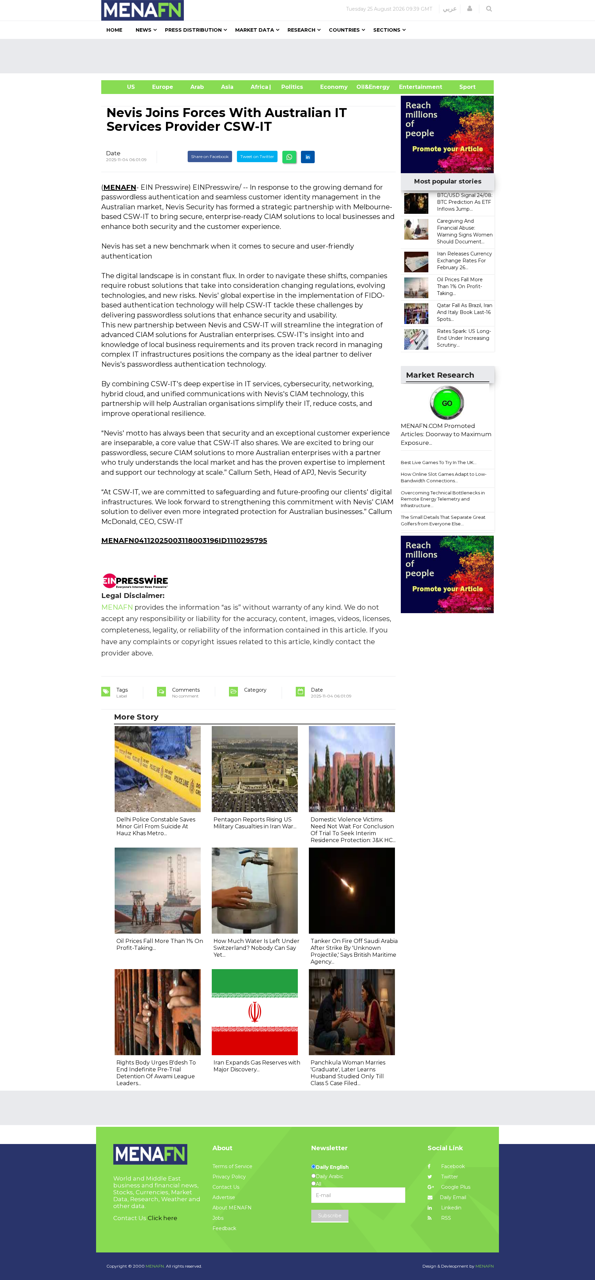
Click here (162, 1218)
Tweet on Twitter (257, 156)
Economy (334, 87)
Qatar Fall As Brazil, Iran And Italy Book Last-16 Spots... (464, 312)
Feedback (224, 1228)
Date (113, 153)
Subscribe (330, 1216)
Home (114, 30)
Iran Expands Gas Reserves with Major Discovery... (256, 1066)
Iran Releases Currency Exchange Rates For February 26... (464, 261)
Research (301, 30)
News (144, 30)
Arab (197, 87)
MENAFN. (155, 1266)
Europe (163, 87)
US (122, 87)
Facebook (452, 1166)
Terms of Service (232, 1166)
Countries (344, 30)
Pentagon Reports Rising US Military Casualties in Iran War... (254, 823)
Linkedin (450, 1208)
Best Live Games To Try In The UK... (439, 462)
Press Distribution (193, 30)
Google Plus (455, 1187)
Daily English (332, 1167)
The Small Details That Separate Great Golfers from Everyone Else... (443, 520)
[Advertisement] (300, 56)
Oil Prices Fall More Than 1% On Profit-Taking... (460, 286)
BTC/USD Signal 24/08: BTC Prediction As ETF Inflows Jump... (464, 202)
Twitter (449, 1177)
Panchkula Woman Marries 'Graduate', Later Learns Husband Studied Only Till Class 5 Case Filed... (348, 1073)
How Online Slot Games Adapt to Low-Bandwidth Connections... (444, 477)
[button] (469, 8)
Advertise (223, 1197)
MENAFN (119, 187)
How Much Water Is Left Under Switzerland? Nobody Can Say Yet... (256, 948)
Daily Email (453, 1197)
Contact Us (225, 1187)
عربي (450, 8)
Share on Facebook (210, 156)
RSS (445, 1218)
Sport (463, 87)
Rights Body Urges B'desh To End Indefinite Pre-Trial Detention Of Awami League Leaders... (156, 1073)
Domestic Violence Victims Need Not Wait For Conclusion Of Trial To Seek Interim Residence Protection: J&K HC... (353, 829)
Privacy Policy (229, 1177)
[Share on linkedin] (308, 157)
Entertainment (410, 87)
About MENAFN (232, 1208)
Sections (386, 30)
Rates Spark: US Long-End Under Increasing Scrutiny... (464, 338)
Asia (227, 87)
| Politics (290, 87)
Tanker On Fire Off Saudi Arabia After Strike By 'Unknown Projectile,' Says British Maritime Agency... (354, 951)
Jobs (217, 1218)
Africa (258, 87)
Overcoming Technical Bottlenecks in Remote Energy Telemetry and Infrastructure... (443, 499)
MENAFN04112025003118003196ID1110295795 (184, 540)
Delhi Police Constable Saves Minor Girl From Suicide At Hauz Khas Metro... (155, 826)
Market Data (254, 30)
